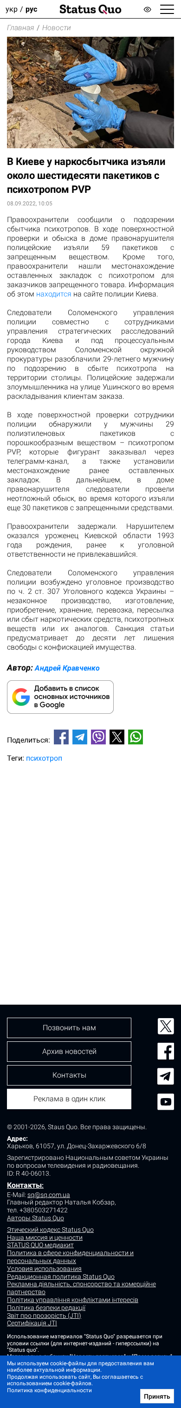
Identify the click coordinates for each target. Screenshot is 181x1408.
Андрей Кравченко (67, 668)
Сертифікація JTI (32, 1323)
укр (12, 9)
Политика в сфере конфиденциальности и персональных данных (70, 1256)
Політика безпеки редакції (46, 1307)
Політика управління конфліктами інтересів (72, 1299)
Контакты (24, 1185)
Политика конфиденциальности (49, 1390)
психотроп (44, 758)
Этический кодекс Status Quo (50, 1229)
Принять (157, 1396)
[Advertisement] (90, 868)
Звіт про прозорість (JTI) (44, 1315)
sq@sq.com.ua (48, 1194)
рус (31, 9)
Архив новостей (69, 1051)
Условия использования (44, 1268)
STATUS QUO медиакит (40, 1245)
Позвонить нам (69, 1027)
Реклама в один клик (69, 1098)
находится (53, 293)
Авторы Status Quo (35, 1218)
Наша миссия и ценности (45, 1237)
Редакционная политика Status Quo (61, 1276)
